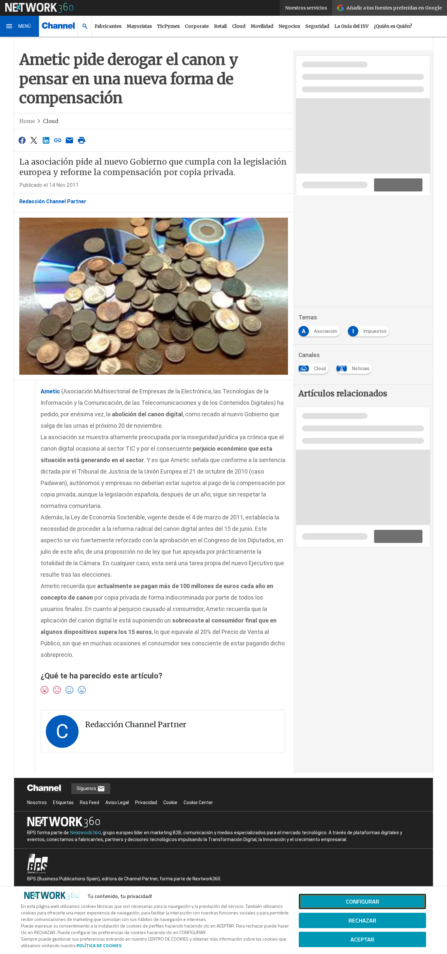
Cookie (170, 802)
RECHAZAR (362, 920)
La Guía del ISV (351, 26)
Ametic (50, 391)
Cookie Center (198, 802)
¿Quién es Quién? (393, 26)
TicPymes (168, 26)
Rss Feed (89, 802)
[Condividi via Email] (69, 140)
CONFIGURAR (362, 901)
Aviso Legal (117, 802)
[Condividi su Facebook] (22, 140)
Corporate (197, 26)
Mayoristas (139, 26)
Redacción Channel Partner (52, 201)
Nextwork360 (85, 833)
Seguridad (317, 26)
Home (27, 121)
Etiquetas (63, 802)
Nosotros (37, 802)
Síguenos (87, 788)
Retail (220, 26)
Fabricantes (108, 26)
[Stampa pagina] (81, 140)
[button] (19, 26)
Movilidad (262, 26)
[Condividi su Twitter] (33, 140)
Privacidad (146, 802)
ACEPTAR (362, 939)
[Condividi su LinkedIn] (46, 140)
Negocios (289, 26)
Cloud (238, 26)
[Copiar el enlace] (57, 140)
